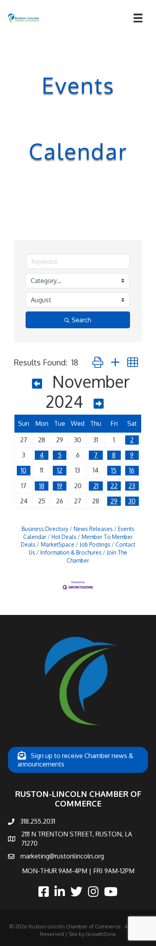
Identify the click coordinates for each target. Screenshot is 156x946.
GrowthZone (101, 934)
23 (131, 486)
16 (131, 470)
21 (95, 486)
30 (132, 501)
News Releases (93, 528)
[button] (97, 362)
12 (59, 470)
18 (41, 486)
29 (114, 501)
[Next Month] (98, 403)
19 (59, 486)
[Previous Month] (37, 383)
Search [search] (81, 320)
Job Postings (95, 544)
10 (23, 470)
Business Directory (45, 528)
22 (114, 486)
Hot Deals (64, 536)
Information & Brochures (71, 552)
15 (113, 470)
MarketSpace (57, 544)
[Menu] (138, 18)
